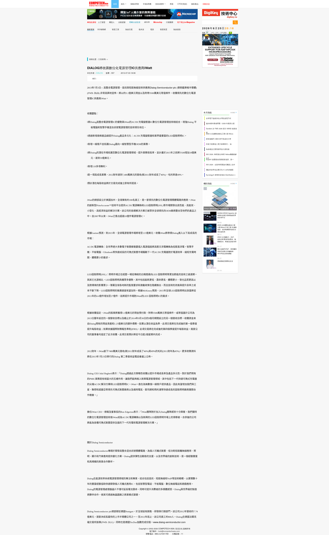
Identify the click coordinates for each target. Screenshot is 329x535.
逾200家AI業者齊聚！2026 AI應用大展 (220, 123)
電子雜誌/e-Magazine (186, 22)
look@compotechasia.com (169, 531)
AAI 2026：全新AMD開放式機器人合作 (220, 164)
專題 (171, 4)
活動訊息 (206, 4)
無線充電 (128, 29)
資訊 (122, 4)
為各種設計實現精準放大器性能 (217, 149)
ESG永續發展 (134, 22)
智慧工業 (115, 29)
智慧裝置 (163, 29)
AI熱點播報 (91, 22)
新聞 (103, 59)
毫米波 (141, 29)
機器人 (112, 22)
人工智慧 (101, 22)
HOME (232, 112)
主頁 (100, 59)
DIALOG (99, 73)
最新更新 (90, 29)
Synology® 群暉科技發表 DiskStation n (220, 175)
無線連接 (177, 29)
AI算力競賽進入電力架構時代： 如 (219, 144)
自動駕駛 (122, 22)
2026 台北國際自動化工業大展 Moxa (219, 133)
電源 (152, 29)
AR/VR (147, 22)
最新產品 (194, 4)
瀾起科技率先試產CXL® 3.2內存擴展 (219, 169)
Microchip (157, 22)
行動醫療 (169, 22)
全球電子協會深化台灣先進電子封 (218, 118)
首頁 (115, 4)
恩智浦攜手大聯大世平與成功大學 (218, 139)
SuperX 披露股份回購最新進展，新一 (220, 159)
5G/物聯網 (101, 29)
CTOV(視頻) (182, 4)
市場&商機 (147, 4)
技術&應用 (159, 4)
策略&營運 (134, 4)
